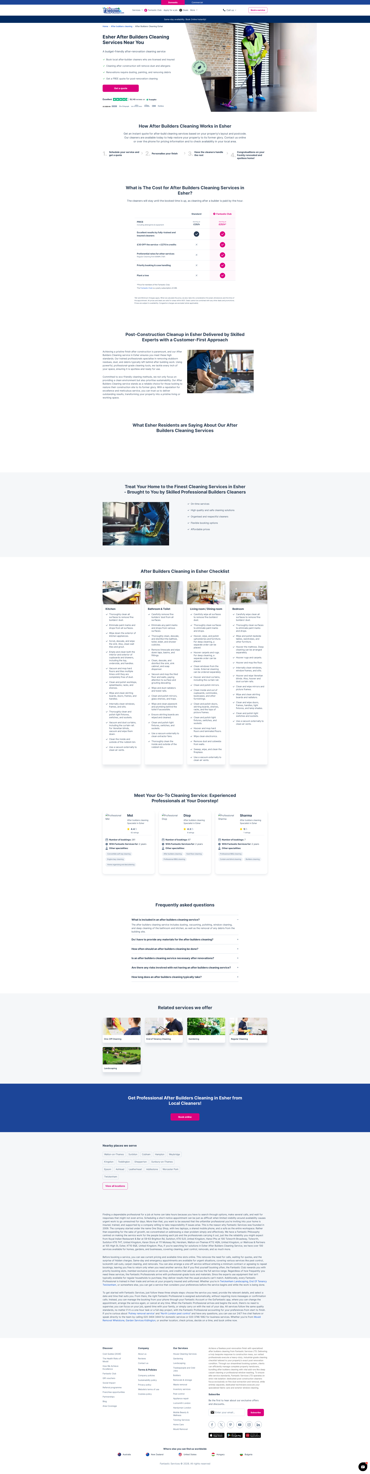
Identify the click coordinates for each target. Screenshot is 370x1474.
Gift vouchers (109, 1378)
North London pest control (175, 1313)
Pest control (178, 1394)
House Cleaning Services (185, 1354)
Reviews (142, 1358)
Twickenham (110, 1176)
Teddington (124, 1161)
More (192, 10)
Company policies (146, 1375)
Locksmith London (181, 1403)
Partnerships (108, 1396)
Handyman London (182, 1407)
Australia (127, 1454)
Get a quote (120, 88)
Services (136, 10)
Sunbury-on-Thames (162, 1161)
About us (142, 1354)
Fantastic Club (155, 10)
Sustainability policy (147, 1380)
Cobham (146, 1154)
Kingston (108, 1161)
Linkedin (258, 1424)
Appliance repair (181, 1398)
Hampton (159, 1154)
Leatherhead (135, 1169)
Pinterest (230, 1424)
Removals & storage (182, 1380)
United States (190, 1454)
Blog (105, 1401)
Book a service (258, 10)
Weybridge (174, 1154)
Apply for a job (170, 10)
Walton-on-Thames (114, 1154)
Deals (185, 10)
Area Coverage (110, 1406)
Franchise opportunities (114, 1392)
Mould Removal (180, 1429)
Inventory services (181, 1389)
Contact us (143, 1363)
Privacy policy (144, 1384)
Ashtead (120, 1169)
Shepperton (140, 1161)
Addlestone (152, 1169)
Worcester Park (170, 1169)
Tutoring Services (181, 1420)
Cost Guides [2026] (112, 1354)
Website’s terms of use (148, 1389)
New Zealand (157, 1454)
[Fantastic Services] (113, 9)
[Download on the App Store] (216, 1435)
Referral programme (112, 1387)
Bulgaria (248, 1454)
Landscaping (179, 1363)
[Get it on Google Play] (235, 1435)
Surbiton (132, 1154)
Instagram (249, 1424)
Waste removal (180, 1384)
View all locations (115, 1185)
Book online (185, 1116)
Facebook (212, 1424)
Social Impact (109, 1383)
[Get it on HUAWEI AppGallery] (253, 1435)
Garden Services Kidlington (141, 1320)
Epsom (107, 1169)
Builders (177, 1375)
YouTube (239, 1424)
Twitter (221, 1424)
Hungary (221, 1454)
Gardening (178, 1358)
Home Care (178, 1424)
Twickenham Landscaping (234, 1281)
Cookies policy (145, 1394)
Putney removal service (141, 1313)
